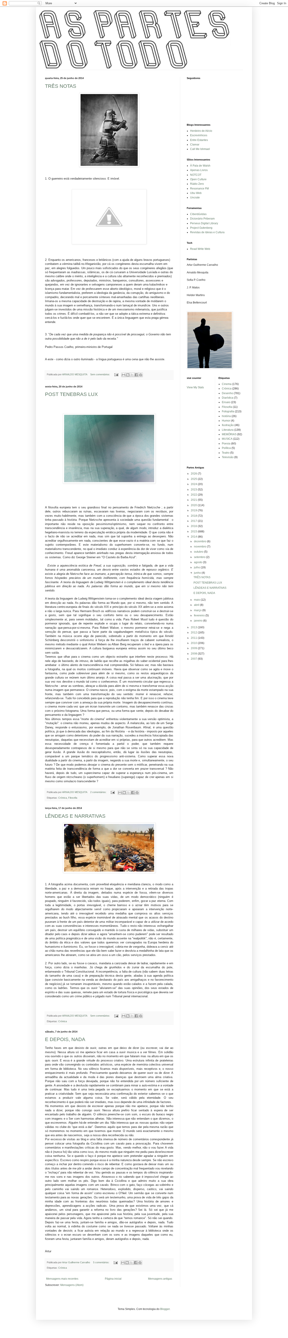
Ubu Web (196, 193)
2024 (194, 484)
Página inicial (113, 1278)
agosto (198, 562)
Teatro (226, 452)
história (226, 416)
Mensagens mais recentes (62, 1278)
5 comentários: (101, 1262)
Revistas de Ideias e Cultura (207, 232)
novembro (200, 546)
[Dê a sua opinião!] (128, 375)
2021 (194, 499)
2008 (194, 653)
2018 (194, 515)
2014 (194, 536)
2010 (194, 643)
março (198, 610)
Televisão (228, 457)
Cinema (227, 384)
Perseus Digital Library (204, 223)
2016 (194, 526)
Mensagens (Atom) (71, 1285)
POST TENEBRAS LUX (71, 394)
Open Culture (198, 179)
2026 (194, 473)
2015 (194, 531)
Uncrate (195, 197)
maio (197, 599)
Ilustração (228, 425)
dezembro (200, 541)
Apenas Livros (199, 170)
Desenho (227, 393)
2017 (194, 521)
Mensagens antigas (160, 1278)
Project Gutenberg (201, 227)
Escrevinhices (198, 135)
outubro (199, 551)
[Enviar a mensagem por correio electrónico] (116, 374)
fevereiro (199, 615)
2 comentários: (98, 792)
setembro (200, 557)
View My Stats (195, 387)
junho (198, 572)
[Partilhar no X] (132, 375)
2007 (194, 658)
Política (226, 448)
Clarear (194, 144)
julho (197, 567)
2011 (194, 637)
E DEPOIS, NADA (65, 1039)
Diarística (227, 397)
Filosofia (72, 797)
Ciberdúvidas (198, 214)
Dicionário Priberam (202, 218)
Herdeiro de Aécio (201, 130)
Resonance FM (199, 188)
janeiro (198, 620)
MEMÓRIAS (229, 434)
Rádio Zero (197, 183)
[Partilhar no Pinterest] (140, 375)
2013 (194, 627)
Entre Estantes (199, 140)
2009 (194, 648)
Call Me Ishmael (200, 149)
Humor (226, 420)
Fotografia (228, 411)
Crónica (62, 797)
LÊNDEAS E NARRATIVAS (75, 816)
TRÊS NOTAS (60, 86)
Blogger (165, 1309)
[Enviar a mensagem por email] (123, 375)
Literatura (228, 429)
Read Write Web (200, 248)
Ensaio (226, 402)
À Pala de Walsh (200, 165)
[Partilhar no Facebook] (136, 375)
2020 (194, 505)
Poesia (226, 443)
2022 (194, 494)
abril (197, 604)
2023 (194, 489)
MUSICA (227, 438)
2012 (194, 632)
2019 (194, 510)
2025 (194, 479)
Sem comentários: (100, 374)
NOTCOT (195, 174)
